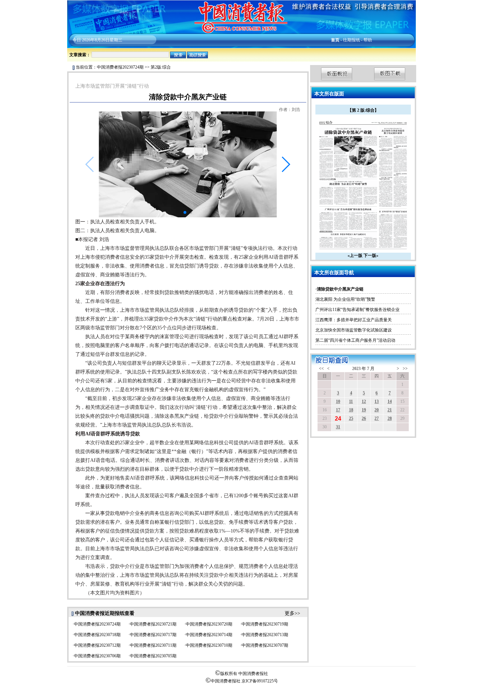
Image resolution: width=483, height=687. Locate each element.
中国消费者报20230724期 (120, 67)
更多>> (292, 613)
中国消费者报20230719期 (265, 624)
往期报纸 (351, 39)
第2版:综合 (161, 67)
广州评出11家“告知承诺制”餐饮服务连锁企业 (357, 309)
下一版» (370, 255)
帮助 (367, 39)
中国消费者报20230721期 (153, 624)
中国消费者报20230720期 (209, 624)
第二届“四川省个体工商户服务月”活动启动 (355, 340)
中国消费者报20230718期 (97, 634)
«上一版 (355, 255)
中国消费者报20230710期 (209, 645)
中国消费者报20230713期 (265, 634)
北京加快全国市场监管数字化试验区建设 (353, 330)
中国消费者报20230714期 (209, 634)
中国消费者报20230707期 (265, 645)
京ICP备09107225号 (260, 681)
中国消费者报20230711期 (153, 645)
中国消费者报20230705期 (153, 655)
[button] (285, 164)
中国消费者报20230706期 (97, 655)
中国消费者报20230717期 (153, 634)
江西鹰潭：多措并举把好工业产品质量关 (353, 319)
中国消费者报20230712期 (97, 645)
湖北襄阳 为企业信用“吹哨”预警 (345, 299)
